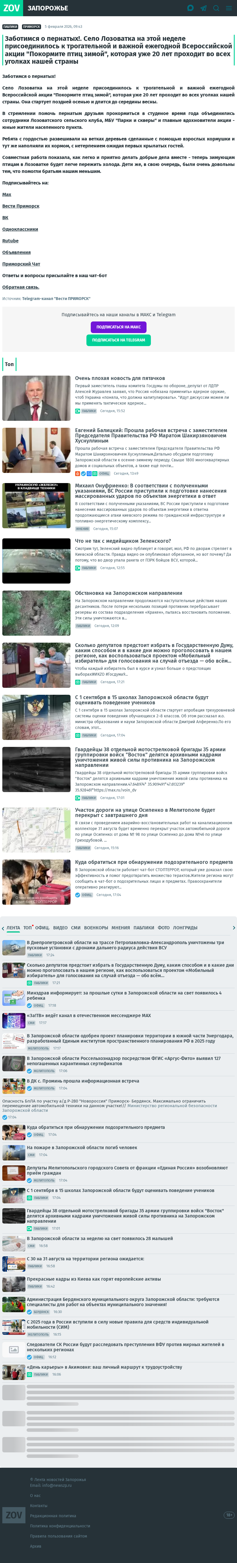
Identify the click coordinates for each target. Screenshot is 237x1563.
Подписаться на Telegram (118, 340)
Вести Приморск (20, 206)
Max (6, 194)
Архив (35, 1546)
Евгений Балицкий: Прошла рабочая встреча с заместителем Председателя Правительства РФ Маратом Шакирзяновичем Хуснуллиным (151, 435)
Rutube (10, 241)
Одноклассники (20, 229)
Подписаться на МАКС (119, 327)
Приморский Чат (21, 264)
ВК (5, 218)
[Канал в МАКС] (191, 8)
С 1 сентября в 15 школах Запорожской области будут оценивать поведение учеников (141, 700)
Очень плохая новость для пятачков (120, 378)
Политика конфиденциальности (60, 1526)
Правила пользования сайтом (58, 1536)
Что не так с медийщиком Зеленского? (123, 541)
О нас (35, 1495)
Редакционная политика (53, 1515)
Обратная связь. (20, 287)
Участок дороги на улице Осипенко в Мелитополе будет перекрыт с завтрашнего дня (145, 812)
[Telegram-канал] (203, 8)
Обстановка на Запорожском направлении (128, 593)
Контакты (38, 1505)
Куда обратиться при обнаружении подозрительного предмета (154, 862)
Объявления (16, 252)
